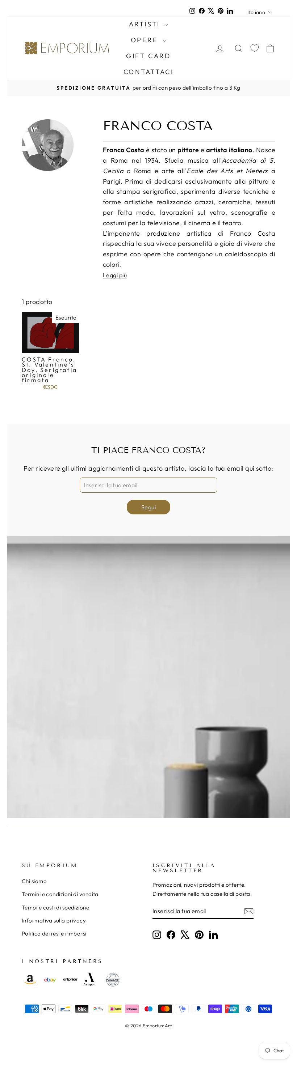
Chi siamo (34, 881)
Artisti (146, 24)
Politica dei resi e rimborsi (54, 933)
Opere (146, 40)
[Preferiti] (254, 48)
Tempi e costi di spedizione (55, 907)
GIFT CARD (148, 56)
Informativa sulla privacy (54, 920)
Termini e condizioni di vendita (60, 894)
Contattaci (149, 72)
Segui (148, 507)
